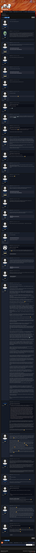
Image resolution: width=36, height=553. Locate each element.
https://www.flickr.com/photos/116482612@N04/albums (16, 49)
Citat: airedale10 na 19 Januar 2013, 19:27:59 (15, 127)
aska (5, 250)
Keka (5, 36)
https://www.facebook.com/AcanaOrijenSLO (14, 216)
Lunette (5, 440)
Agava (5, 169)
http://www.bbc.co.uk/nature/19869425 (14, 498)
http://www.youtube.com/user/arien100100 (14, 191)
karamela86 (5, 403)
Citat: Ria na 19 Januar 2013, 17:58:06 (14, 104)
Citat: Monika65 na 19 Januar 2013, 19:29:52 (15, 153)
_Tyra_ (5, 143)
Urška (5, 216)
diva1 (5, 289)
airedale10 (5, 120)
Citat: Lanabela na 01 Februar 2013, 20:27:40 (15, 403)
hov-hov (5, 205)
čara (5, 277)
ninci (21, 11)
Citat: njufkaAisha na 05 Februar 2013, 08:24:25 (15, 525)
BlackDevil (5, 465)
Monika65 (4, 109)
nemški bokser (4, 15)
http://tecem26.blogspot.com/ (13, 276)
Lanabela (5, 49)
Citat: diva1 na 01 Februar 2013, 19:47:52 (14, 488)
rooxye (5, 239)
